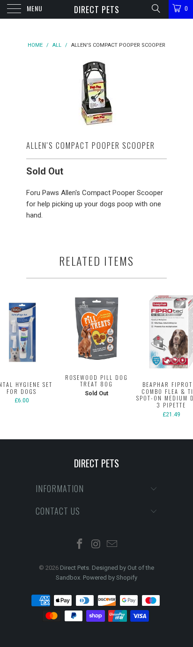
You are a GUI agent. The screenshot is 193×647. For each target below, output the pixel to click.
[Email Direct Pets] (112, 544)
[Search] (155, 8)
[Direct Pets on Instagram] (96, 544)
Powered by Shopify (110, 577)
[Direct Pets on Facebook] (80, 544)
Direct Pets (96, 9)
